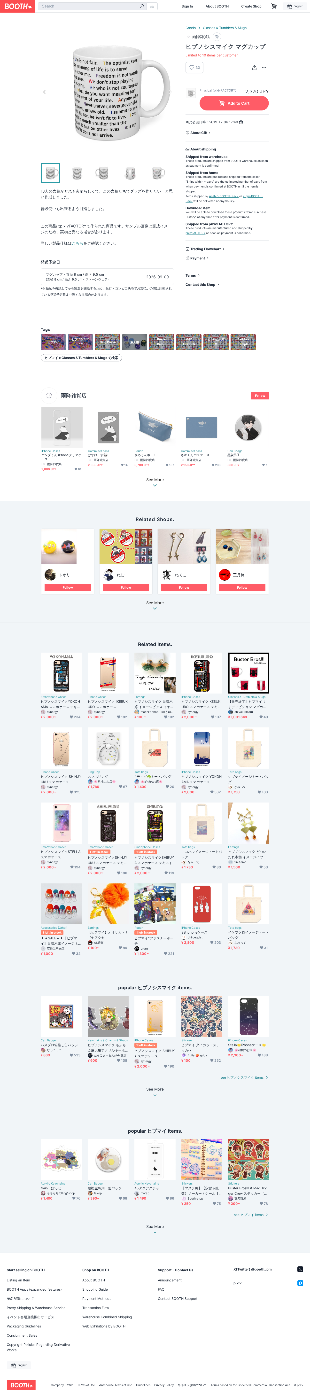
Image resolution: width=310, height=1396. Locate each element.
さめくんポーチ (145, 455)
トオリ (64, 574)
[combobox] (92, 6)
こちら (77, 243)
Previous (44, 92)
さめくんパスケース (195, 455)
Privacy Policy (164, 1385)
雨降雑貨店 (73, 395)
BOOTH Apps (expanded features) (34, 1289)
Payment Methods (96, 1298)
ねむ (120, 574)
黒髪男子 (233, 455)
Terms (191, 275)
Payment (197, 258)
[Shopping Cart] (274, 6)
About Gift (198, 133)
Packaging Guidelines (24, 1326)
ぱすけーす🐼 (98, 455)
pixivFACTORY (195, 233)
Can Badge (234, 451)
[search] (142, 6)
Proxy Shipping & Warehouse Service (36, 1308)
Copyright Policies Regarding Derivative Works (38, 1347)
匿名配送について (20, 1298)
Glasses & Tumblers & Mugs (225, 28)
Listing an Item (18, 1280)
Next (170, 92)
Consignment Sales (22, 1335)
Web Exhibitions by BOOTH (103, 1326)
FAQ (161, 1289)
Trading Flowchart (205, 249)
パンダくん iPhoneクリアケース (61, 457)
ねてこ (180, 574)
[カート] (217, 36)
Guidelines (143, 1385)
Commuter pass (98, 451)
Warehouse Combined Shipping (107, 1317)
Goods (191, 28)
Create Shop (251, 6)
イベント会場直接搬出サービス (30, 1317)
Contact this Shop (200, 284)
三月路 (239, 574)
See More (155, 603)
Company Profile (62, 1385)
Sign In (187, 6)
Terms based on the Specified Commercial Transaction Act (250, 1385)
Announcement (170, 1280)
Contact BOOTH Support (177, 1298)
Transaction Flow (95, 1308)
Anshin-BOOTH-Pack (224, 196)
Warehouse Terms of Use (115, 1385)
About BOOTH (217, 6)
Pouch (138, 451)
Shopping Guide (95, 1289)
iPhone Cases (50, 451)
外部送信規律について (192, 1385)
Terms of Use (86, 1385)
